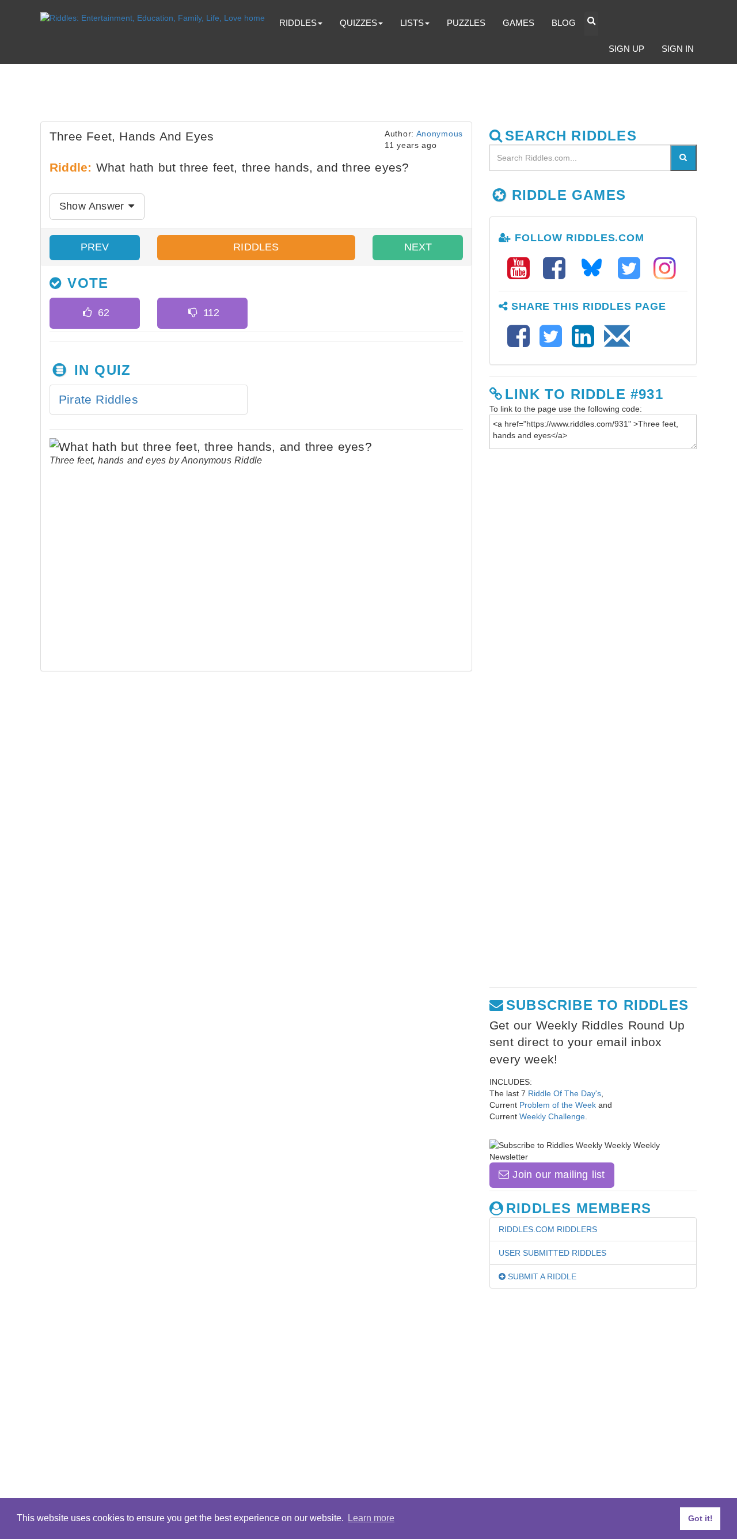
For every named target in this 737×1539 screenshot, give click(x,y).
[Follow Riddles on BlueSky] (595, 268)
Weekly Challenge (552, 1116)
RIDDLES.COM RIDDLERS (548, 1229)
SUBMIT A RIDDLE (541, 1276)
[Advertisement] (319, 95)
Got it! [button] (700, 1518)
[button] (591, 24)
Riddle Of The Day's (564, 1093)
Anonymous (439, 133)
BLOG (564, 23)
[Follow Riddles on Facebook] (558, 268)
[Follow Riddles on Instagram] (665, 268)
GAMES (518, 23)
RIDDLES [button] (298, 23)
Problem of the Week (557, 1104)
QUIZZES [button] (358, 23)
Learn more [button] (371, 1518)
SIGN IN (678, 49)
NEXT (418, 247)
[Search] (683, 158)
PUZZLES (466, 23)
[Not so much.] (192, 313)
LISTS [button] (412, 23)
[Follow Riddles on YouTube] (522, 268)
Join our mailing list (557, 1174)
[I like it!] (87, 313)
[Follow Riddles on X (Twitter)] (633, 268)
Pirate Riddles (98, 399)
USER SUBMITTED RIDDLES (552, 1252)
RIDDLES (256, 247)
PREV (95, 247)
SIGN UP (626, 49)
